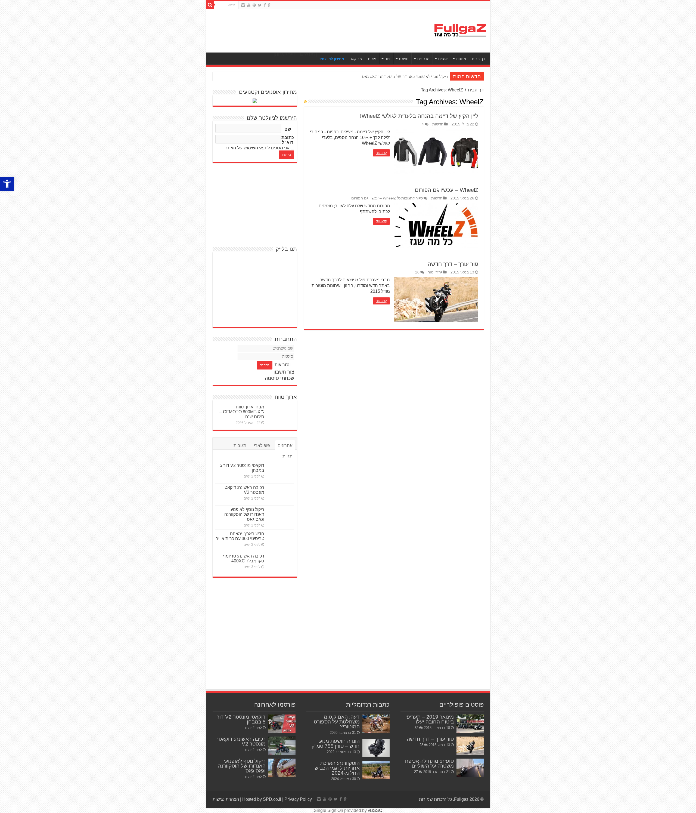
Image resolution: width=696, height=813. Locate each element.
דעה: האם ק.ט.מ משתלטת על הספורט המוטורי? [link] (337, 721)
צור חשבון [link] (284, 372)
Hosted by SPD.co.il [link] (261, 799)
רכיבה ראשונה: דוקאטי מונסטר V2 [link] (243, 490)
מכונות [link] (461, 59)
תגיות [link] (287, 456)
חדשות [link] (437, 124)
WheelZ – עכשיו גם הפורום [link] (446, 190)
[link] (7, 184)
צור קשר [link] (356, 59)
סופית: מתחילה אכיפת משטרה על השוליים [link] (429, 763)
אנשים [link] (443, 59)
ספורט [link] (404, 59)
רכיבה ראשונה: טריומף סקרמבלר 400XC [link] (243, 558)
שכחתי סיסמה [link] (279, 378)
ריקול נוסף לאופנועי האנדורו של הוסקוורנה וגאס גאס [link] (244, 514)
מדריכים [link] (423, 59)
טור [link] (430, 272)
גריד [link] (439, 272)
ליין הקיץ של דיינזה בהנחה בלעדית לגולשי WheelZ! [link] (419, 116)
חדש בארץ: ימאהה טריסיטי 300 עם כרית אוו (410, 76)
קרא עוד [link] (381, 153)
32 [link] (416, 728)
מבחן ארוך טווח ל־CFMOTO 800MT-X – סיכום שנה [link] (241, 412)
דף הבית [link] (478, 59)
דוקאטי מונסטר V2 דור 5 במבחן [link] (241, 719)
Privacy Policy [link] (298, 799)
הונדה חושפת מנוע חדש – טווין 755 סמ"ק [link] (336, 743)
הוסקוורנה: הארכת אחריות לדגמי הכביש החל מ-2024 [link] (337, 768)
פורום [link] (372, 59)
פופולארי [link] (262, 445)
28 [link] (417, 272)
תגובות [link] (240, 445)
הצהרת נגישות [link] (226, 799)
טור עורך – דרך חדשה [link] (453, 264)
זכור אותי (282, 364)
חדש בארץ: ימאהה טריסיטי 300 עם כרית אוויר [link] (240, 536)
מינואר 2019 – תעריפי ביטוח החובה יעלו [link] (429, 719)
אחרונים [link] (285, 445)
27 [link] (416, 772)
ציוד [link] (387, 59)
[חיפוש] (210, 5)
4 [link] (423, 124)
